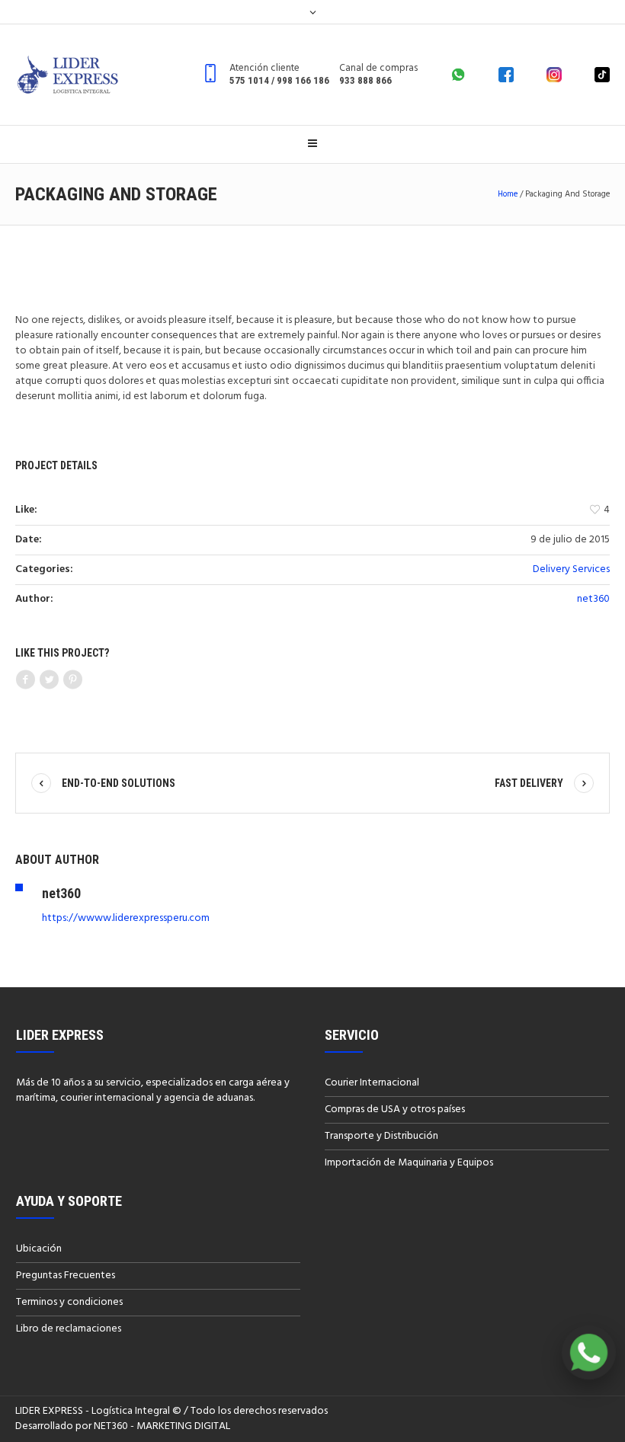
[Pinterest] (72, 680)
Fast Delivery (529, 783)
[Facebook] (25, 680)
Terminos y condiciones (69, 1302)
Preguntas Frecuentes (65, 1275)
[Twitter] (49, 680)
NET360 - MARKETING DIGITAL (162, 1426)
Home (508, 194)
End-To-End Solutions (118, 783)
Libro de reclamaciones (68, 1329)
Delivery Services (571, 569)
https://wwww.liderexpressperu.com (126, 918)
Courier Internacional (372, 1083)
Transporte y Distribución (381, 1136)
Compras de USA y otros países (395, 1109)
